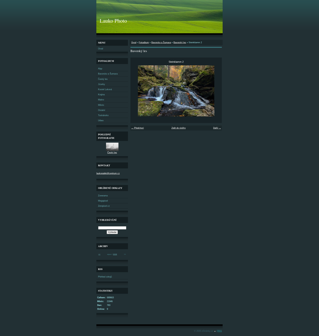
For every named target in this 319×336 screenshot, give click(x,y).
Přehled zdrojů (105, 276)
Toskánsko (103, 115)
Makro (101, 99)
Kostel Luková (105, 89)
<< (99, 254)
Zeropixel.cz (104, 206)
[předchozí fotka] (136, 90)
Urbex (101, 120)
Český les (103, 79)
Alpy (100, 68)
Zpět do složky (178, 128)
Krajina (101, 94)
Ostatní (101, 110)
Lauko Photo (113, 20)
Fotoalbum (144, 42)
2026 (115, 254)
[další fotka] (216, 90)
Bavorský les (179, 42)
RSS (219, 331)
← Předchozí (137, 128)
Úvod (133, 42)
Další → (217, 128)
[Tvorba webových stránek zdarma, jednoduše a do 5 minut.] (215, 331)
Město (101, 105)
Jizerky (101, 84)
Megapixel (103, 201)
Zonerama (103, 195)
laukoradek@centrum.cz (108, 173)
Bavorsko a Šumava (161, 42)
